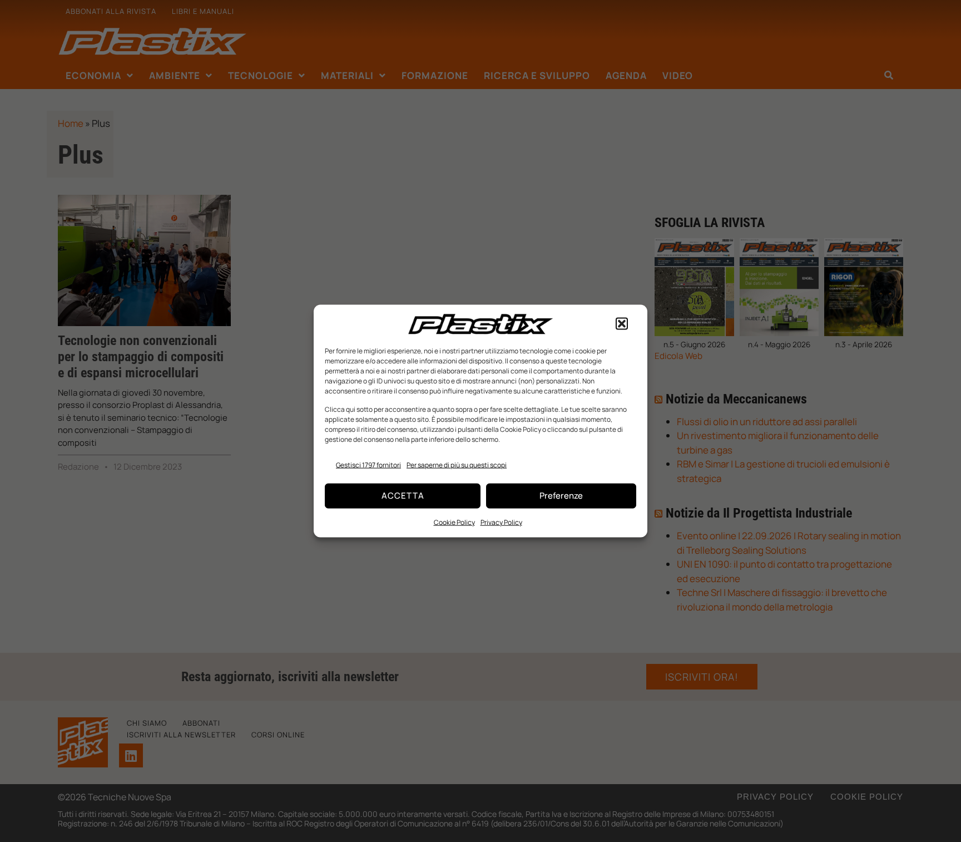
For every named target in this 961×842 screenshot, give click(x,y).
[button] (621, 323)
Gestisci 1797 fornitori (368, 465)
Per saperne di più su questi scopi (457, 465)
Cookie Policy (454, 521)
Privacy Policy (501, 521)
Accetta (403, 495)
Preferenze (561, 495)
